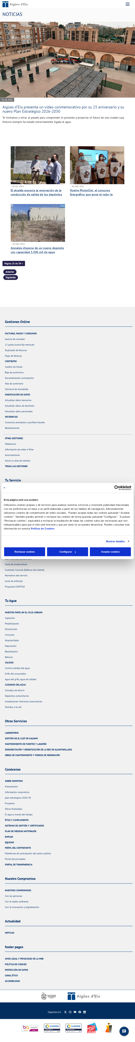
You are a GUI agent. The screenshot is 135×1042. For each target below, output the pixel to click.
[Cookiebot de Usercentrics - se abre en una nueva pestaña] (116, 487)
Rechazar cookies (24, 551)
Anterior (10, 271)
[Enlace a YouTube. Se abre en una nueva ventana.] (75, 1012)
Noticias (9, 932)
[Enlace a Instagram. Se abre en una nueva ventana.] (70, 1012)
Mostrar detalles (115, 541)
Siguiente (11, 277)
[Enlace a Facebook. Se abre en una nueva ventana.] (80, 1012)
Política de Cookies (43, 528)
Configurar (65, 551)
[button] (13, 263)
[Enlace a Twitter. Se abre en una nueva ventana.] (65, 1012)
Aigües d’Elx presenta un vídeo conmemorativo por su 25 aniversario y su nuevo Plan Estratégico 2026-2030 (63, 109)
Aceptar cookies (110, 551)
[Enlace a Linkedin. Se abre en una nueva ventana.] (84, 1012)
